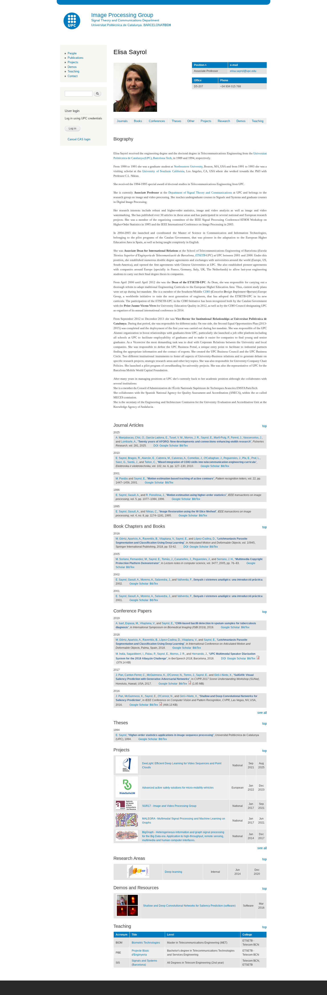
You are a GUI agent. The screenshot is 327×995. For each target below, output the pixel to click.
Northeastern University (188, 166)
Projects (73, 62)
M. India (120, 653)
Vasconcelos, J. (252, 437)
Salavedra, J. (163, 579)
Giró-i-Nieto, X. (223, 675)
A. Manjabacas (125, 437)
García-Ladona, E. (157, 437)
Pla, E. (246, 458)
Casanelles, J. (183, 559)
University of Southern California (163, 171)
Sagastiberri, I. (135, 653)
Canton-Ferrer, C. (135, 675)
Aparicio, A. (134, 538)
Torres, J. (189, 675)
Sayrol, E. (206, 437)
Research (224, 121)
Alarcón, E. (148, 458)
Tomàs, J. (167, 559)
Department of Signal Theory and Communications (200, 192)
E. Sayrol (121, 458)
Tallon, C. (150, 462)
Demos (72, 67)
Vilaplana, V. (166, 538)
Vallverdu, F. (184, 579)
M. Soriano (122, 559)
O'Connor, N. (174, 675)
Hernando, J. (199, 653)
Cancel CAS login (79, 139)
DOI (155, 445)
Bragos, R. (134, 458)
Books (138, 121)
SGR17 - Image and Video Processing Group (169, 805)
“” (194, 441)
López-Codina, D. (204, 538)
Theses (176, 121)
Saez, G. (121, 462)
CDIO (206, 291)
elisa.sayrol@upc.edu (243, 71)
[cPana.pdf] (190, 683)
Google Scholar (168, 445)
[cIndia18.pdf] (258, 658)
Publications (75, 57)
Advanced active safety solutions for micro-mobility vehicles (178, 787)
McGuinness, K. (156, 675)
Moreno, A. (147, 579)
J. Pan (119, 675)
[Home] (72, 21)
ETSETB (200, 255)
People (72, 53)
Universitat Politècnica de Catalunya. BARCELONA (131, 25)
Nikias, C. (151, 511)
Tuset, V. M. (176, 437)
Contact (73, 76)
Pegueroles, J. (232, 458)
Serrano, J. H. (225, 559)
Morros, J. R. (192, 437)
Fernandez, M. (138, 559)
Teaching (73, 71)
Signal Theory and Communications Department (125, 20)
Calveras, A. (179, 458)
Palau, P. (150, 653)
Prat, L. (255, 458)
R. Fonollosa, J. (155, 495)
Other (190, 121)
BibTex (184, 445)
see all (262, 712)
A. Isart (120, 623)
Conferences (157, 121)
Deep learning (173, 871)
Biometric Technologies (146, 942)
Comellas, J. (195, 458)
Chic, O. (140, 437)
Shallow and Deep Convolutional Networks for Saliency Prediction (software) (189, 905)
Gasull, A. (133, 495)
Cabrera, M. (163, 458)
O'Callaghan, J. (213, 458)
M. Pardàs (122, 478)
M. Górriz (121, 538)
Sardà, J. (132, 462)
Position (199, 65)
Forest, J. (236, 437)
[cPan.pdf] (160, 704)
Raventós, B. (150, 538)
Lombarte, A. (128, 441)
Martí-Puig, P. (222, 437)
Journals (122, 121)
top (264, 426)
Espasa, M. (132, 623)
